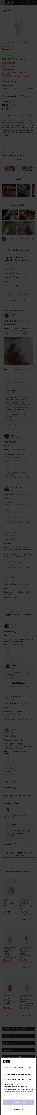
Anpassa (17, 1109)
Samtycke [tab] (7, 1067)
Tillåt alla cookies (18, 1102)
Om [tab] (30, 1067)
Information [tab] (18, 1067)
